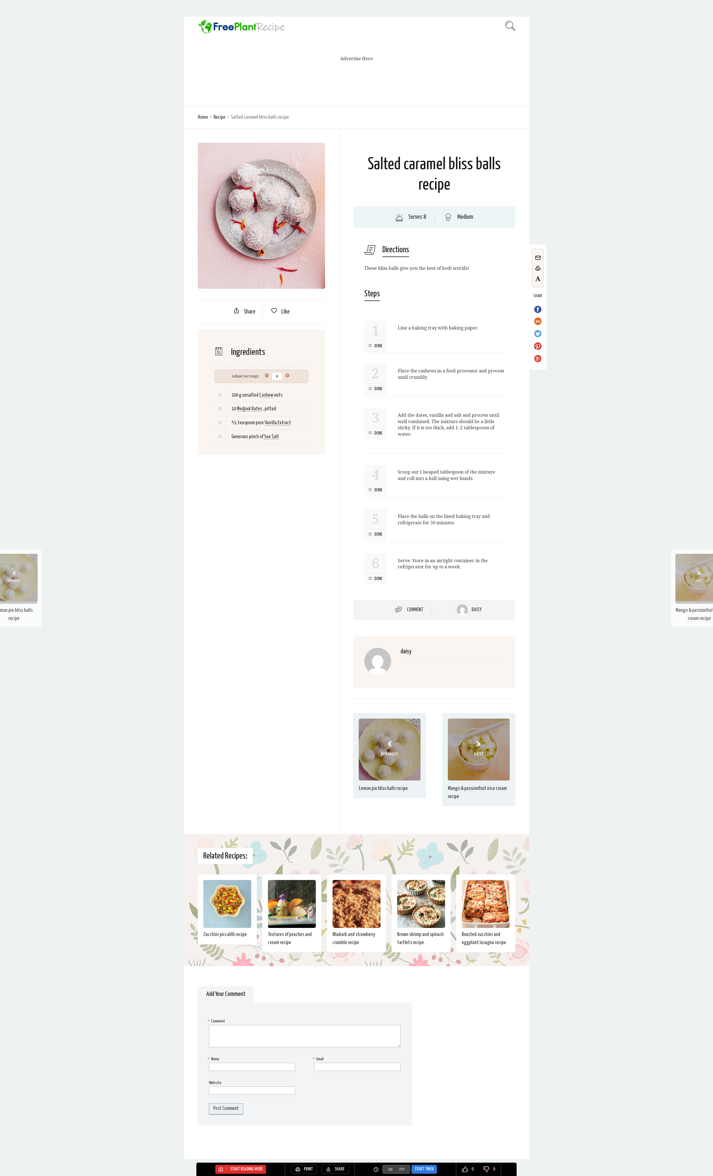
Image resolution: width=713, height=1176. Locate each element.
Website (215, 1083)
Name (214, 1059)
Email (319, 1059)
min (402, 1169)
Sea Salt (271, 436)
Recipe (219, 117)
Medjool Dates (249, 408)
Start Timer (424, 1169)
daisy (477, 609)
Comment (415, 609)
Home (203, 117)
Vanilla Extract (278, 422)
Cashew (266, 395)
